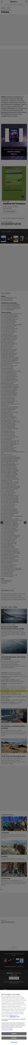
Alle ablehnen (14, 1038)
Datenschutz (12, 1016)
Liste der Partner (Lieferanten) (7, 1029)
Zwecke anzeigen (14, 1042)
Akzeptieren (14, 1033)
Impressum (17, 1016)
